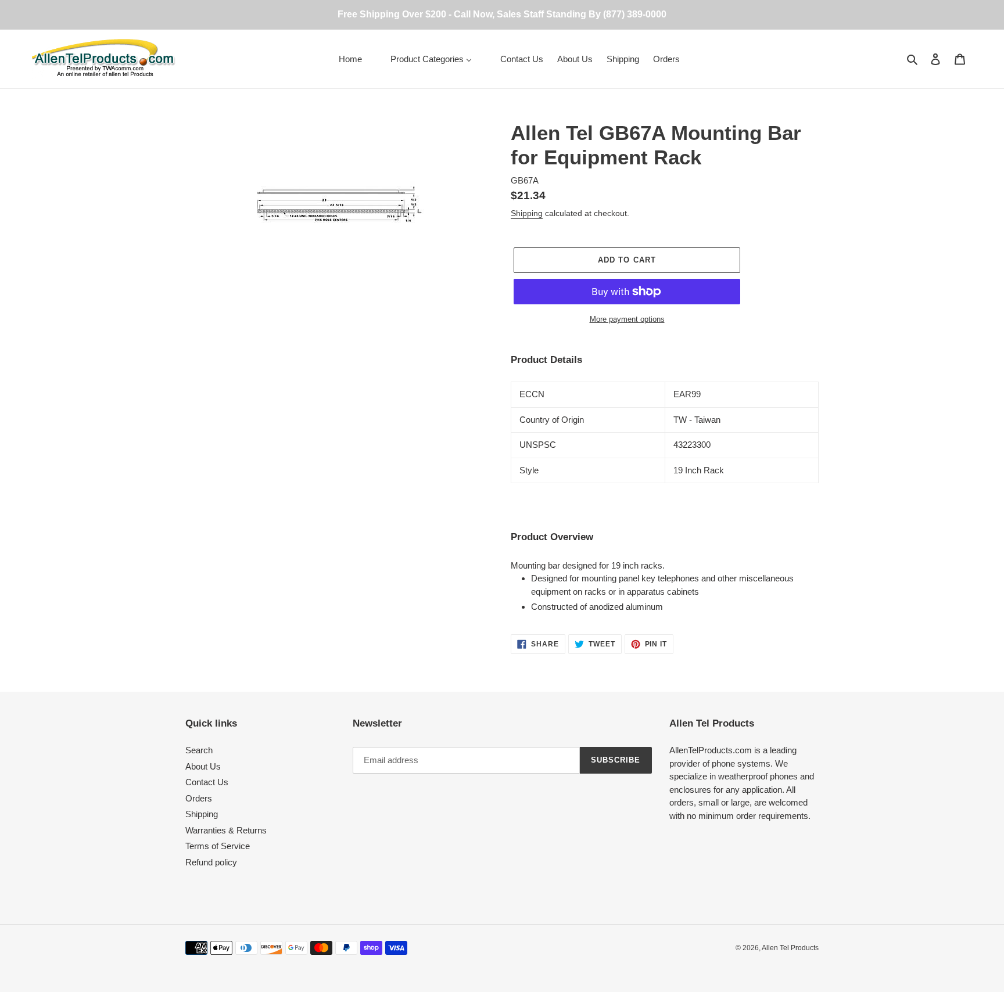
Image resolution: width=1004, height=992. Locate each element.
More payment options (627, 319)
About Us (203, 766)
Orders (198, 798)
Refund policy (211, 862)
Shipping (527, 213)
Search (199, 750)
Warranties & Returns (226, 830)
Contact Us (206, 782)
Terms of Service (217, 846)
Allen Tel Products (790, 948)
